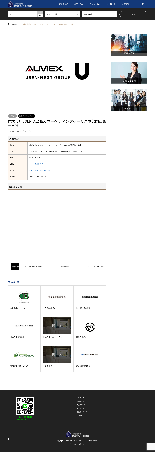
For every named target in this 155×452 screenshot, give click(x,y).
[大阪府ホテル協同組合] (20, 4)
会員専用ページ (128, 4)
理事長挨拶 (63, 4)
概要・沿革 (78, 4)
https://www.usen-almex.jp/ (39, 170)
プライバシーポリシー (77, 444)
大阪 (12, 116)
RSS (8, 439)
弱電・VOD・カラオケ (26, 116)
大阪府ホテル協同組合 (74, 441)
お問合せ (144, 4)
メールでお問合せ (36, 164)
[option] (57, 71)
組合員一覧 (111, 4)
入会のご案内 (95, 4)
